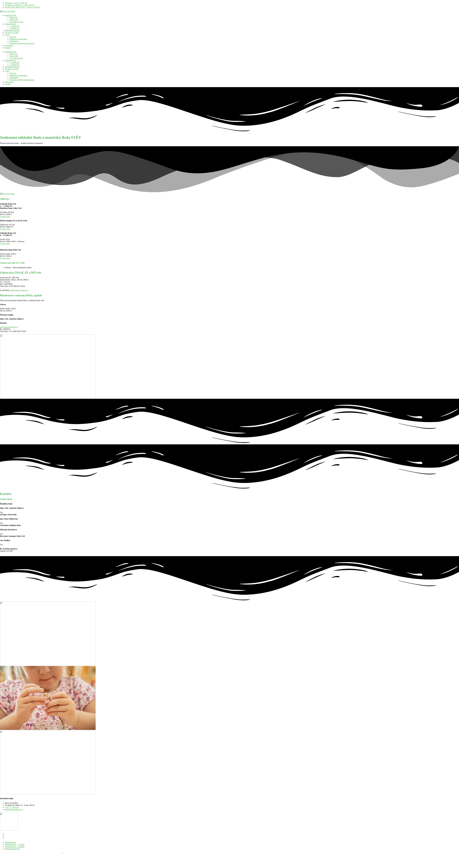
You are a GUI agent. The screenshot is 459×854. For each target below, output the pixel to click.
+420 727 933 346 (11, 512)
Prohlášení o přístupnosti (72, 853)
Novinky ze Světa (11, 33)
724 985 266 (8, 545)
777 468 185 (8, 534)
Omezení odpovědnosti (53, 853)
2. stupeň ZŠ (14, 28)
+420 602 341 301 (11, 523)
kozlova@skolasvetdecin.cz (10, 553)
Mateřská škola (10, 15)
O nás (7, 35)
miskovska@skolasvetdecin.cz (11, 521)
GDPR (40, 853)
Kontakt (8, 48)
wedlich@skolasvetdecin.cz (10, 543)
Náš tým (13, 37)
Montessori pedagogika (18, 39)
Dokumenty (14, 41)
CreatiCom (4, 853)
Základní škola (10, 24)
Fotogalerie (9, 46)
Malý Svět (13, 18)
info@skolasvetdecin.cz (19, 290)
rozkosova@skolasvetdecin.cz (11, 532)
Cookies (33, 853)
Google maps (5, 217)
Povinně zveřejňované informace (22, 43)
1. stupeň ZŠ (14, 26)
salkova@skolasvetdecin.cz (10, 510)
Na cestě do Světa (16, 22)
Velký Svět (14, 20)
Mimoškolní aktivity (12, 30)
